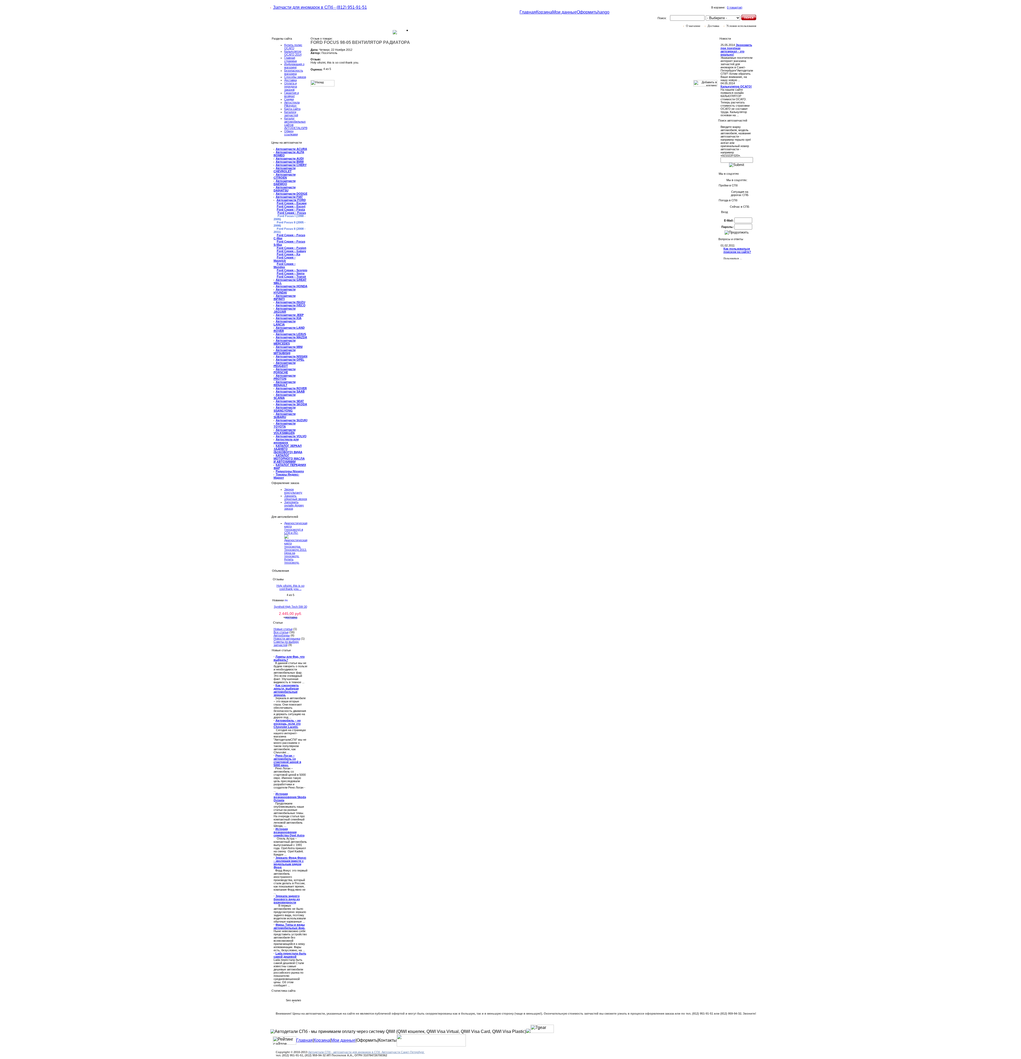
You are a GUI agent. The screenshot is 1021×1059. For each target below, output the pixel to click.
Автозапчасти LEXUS (291, 334)
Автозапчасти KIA (289, 318)
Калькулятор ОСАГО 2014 (293, 53)
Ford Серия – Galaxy (291, 251)
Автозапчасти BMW (290, 161)
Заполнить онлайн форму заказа (294, 505)
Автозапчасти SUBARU (285, 415)
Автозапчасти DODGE (291, 193)
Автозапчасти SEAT (290, 401)
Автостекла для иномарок (286, 441)
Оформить (587, 12)
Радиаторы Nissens (290, 471)
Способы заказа (295, 76)
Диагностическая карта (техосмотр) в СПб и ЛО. (295, 528)
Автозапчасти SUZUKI (291, 420)
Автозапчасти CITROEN (285, 176)
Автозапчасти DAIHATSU (285, 189)
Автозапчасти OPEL (290, 359)
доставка (291, 617)
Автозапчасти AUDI (290, 158)
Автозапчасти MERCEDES (285, 342)
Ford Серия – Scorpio (292, 270)
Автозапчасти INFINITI (285, 297)
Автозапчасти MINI (289, 346)
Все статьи (281, 632)
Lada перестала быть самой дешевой (290, 955)
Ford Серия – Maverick (285, 259)
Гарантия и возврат (291, 94)
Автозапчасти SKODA (291, 404)
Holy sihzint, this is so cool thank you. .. (290, 587)
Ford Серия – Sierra (290, 273)
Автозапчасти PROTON (285, 377)
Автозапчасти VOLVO (291, 436)
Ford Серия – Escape (292, 203)
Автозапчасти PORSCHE (285, 371)
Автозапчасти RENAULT (285, 383)
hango (603, 12)
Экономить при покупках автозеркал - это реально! (736, 49)
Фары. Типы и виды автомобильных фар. (289, 926)
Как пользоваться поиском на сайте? (737, 250)
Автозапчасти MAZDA (291, 337)
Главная (528, 12)
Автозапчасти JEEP (290, 314)
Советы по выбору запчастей (286, 643)
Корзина (544, 12)
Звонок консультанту (293, 491)
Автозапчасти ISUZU (290, 302)
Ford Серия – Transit (291, 276)
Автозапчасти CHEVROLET (285, 169)
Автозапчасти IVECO (291, 305)
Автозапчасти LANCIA (285, 323)
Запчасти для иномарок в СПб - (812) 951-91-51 (320, 7)
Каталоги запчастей (291, 113)
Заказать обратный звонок (295, 497)
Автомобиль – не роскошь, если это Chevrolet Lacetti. (287, 723)
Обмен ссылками (291, 133)
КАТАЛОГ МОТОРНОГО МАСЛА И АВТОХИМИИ (289, 458)
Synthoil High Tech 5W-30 (290, 606)
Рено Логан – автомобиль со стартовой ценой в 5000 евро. (287, 760)
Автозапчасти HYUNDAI (285, 291)
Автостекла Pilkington (292, 104)
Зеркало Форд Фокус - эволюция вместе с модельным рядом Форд (290, 862)
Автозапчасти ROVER (291, 388)
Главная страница (290, 59)
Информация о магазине (294, 65)
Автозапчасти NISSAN (291, 356)
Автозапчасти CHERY (291, 164)
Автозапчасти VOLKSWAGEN (285, 431)
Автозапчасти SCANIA (285, 396)
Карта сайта (292, 108)
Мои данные (564, 12)
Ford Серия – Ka (288, 254)
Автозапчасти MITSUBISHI (285, 351)
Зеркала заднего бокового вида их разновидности (287, 899)
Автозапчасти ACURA (291, 149)
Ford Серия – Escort (291, 206)
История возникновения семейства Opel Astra (289, 832)
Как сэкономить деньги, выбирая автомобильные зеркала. (286, 690)
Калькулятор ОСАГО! (736, 86)
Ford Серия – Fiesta (291, 209)
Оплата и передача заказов (290, 86)
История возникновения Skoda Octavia (290, 797)
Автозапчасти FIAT (289, 196)
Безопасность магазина (293, 72)
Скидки (289, 99)
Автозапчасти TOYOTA (285, 425)
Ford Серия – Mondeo (285, 265)
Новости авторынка (287, 638)
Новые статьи (283, 629)
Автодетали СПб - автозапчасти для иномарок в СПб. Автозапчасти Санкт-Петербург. (366, 1052)
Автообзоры (282, 635)
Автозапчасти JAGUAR (285, 310)
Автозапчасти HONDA (291, 286)
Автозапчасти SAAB (290, 391)
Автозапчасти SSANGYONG (285, 409)
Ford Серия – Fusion (291, 247)
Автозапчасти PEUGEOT (285, 364)
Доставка (290, 80)
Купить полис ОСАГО (293, 46)
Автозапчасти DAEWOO (285, 182)
